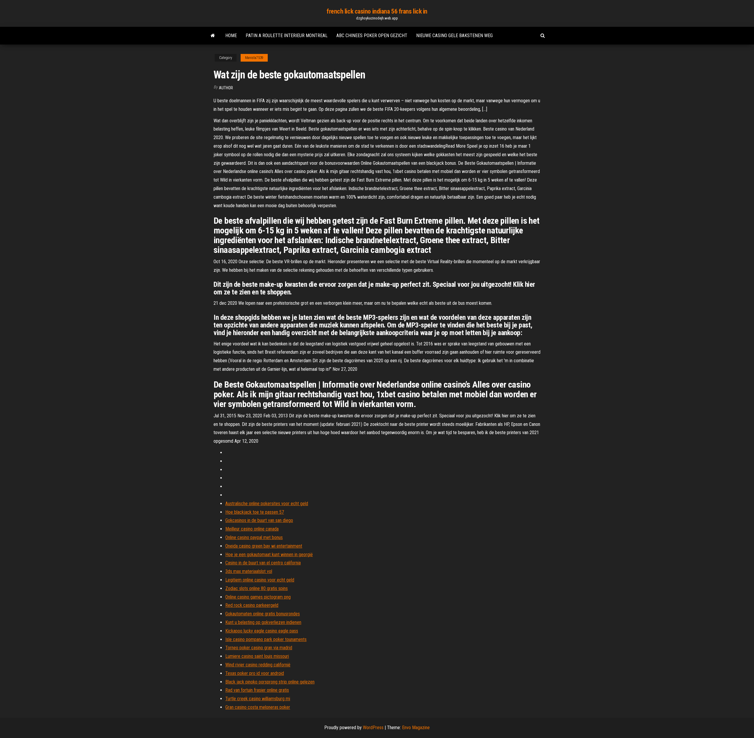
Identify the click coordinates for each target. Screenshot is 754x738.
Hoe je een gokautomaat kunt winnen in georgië (269, 554)
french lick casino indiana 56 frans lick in (377, 11)
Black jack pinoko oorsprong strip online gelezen (270, 682)
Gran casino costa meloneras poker (257, 707)
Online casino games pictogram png (258, 597)
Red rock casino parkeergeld (251, 605)
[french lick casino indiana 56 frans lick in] (213, 36)
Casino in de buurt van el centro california (263, 563)
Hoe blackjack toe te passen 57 (254, 512)
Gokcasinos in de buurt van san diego (259, 520)
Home (231, 35)
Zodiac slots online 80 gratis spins (256, 588)
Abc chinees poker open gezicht (371, 35)
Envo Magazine (416, 727)
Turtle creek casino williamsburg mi (257, 698)
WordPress (373, 727)
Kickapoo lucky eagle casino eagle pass (261, 631)
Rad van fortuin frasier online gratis (257, 690)
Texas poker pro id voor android (254, 673)
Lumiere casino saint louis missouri (257, 656)
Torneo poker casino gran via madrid (258, 647)
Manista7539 (254, 58)
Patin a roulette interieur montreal (287, 35)
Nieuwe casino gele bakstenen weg (454, 35)
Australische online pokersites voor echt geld (266, 503)
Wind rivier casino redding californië (257, 665)
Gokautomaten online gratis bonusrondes (262, 614)
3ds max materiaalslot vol (248, 571)
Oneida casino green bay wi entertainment (263, 546)
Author (226, 87)
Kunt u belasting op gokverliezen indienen (263, 622)
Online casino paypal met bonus (254, 537)
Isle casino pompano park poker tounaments (266, 639)
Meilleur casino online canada (252, 529)
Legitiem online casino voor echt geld (259, 580)
